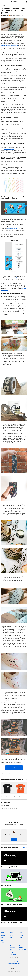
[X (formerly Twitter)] (12, 957)
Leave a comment (5, 805)
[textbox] (14, 401)
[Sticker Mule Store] (10, 957)
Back (4, 5)
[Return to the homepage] (11, 2)
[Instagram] (15, 957)
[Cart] (26, 2)
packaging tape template (12, 228)
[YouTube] (17, 957)
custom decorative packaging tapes (9, 45)
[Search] (22, 2)
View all (25, 847)
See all (25, 779)
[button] (14, 767)
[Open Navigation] (2, 2)
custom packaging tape (9, 149)
